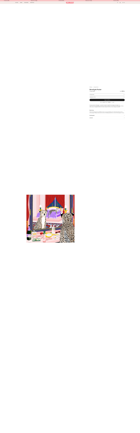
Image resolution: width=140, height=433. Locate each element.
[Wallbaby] (70, 2)
